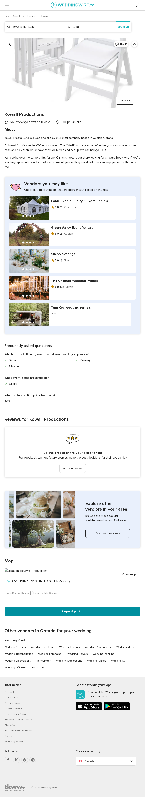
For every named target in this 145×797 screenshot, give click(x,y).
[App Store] (89, 709)
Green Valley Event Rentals (72, 227)
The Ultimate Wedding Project (74, 281)
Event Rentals (13, 16)
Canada (89, 761)
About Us (10, 725)
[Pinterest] (24, 760)
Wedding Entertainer (50, 653)
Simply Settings (63, 254)
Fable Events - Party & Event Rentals (79, 201)
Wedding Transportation (19, 653)
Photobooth (39, 667)
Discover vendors (108, 533)
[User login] (138, 5)
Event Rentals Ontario (17, 593)
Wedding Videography (18, 660)
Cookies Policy (13, 708)
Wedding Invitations (42, 647)
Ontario (31, 16)
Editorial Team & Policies (19, 730)
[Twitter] (16, 760)
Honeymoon (43, 660)
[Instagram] (32, 760)
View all (125, 100)
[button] (72, 452)
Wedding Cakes (96, 660)
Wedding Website (15, 741)
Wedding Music (125, 647)
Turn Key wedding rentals (71, 307)
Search (123, 27)
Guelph (45, 16)
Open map (129, 574)
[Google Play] (116, 709)
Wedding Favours (69, 647)
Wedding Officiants (16, 667)
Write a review (73, 468)
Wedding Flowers (77, 653)
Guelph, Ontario (71, 122)
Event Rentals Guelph (45, 593)
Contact (9, 692)
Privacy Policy (13, 703)
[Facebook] (8, 760)
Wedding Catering (15, 647)
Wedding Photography (98, 647)
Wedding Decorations (69, 660)
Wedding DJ (118, 660)
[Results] (11, 44)
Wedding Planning (103, 653)
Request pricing (72, 611)
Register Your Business (18, 719)
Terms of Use (12, 697)
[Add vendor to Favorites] (134, 44)
